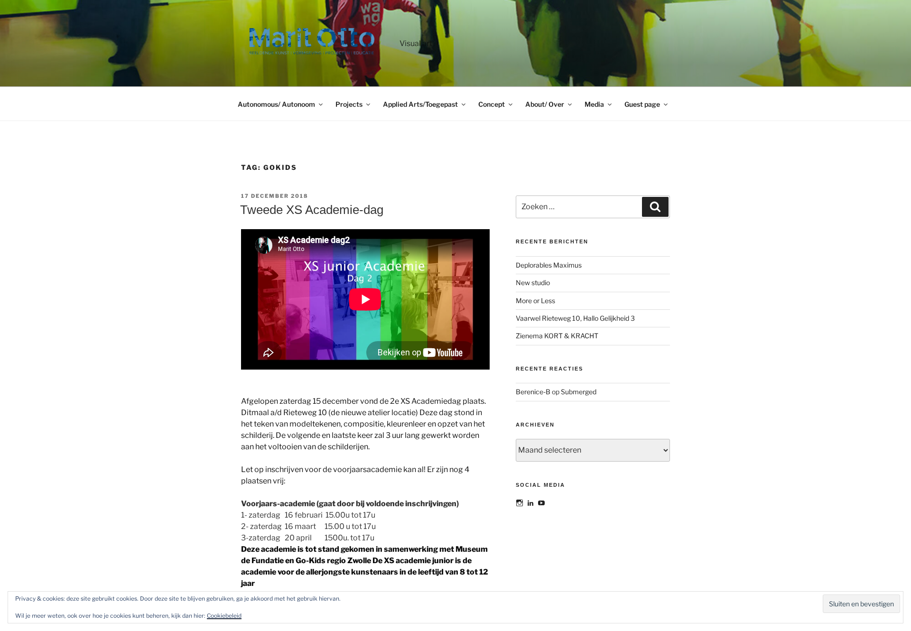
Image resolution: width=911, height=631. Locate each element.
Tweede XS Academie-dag (311, 210)
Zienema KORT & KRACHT (557, 336)
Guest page (642, 104)
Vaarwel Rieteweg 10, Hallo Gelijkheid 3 (575, 318)
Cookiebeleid (224, 615)
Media (594, 104)
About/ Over (544, 104)
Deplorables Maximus (549, 265)
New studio (533, 282)
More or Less (535, 301)
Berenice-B (533, 392)
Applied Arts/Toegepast (420, 104)
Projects (349, 104)
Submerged (578, 392)
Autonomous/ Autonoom (276, 104)
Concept (491, 104)
